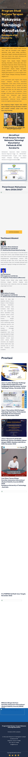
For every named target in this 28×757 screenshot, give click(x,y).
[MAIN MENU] (25, 3)
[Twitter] (12, 755)
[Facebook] (9, 755)
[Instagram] (15, 755)
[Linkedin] (18, 755)
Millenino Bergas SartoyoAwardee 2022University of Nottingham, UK (12, 706)
